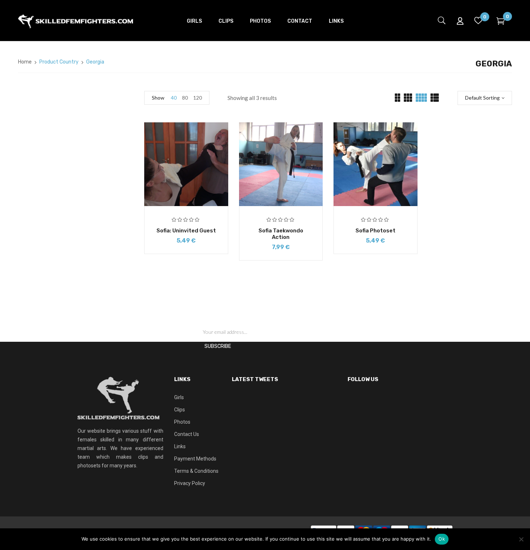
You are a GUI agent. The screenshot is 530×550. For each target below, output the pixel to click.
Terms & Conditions (196, 471)
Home (25, 62)
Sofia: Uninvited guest (186, 230)
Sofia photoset (375, 230)
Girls (179, 397)
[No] (521, 539)
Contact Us (186, 434)
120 (197, 98)
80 (185, 98)
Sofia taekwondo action (281, 233)
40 (174, 98)
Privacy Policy (189, 483)
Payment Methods (195, 459)
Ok (441, 539)
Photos (182, 422)
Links (180, 446)
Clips (179, 409)
